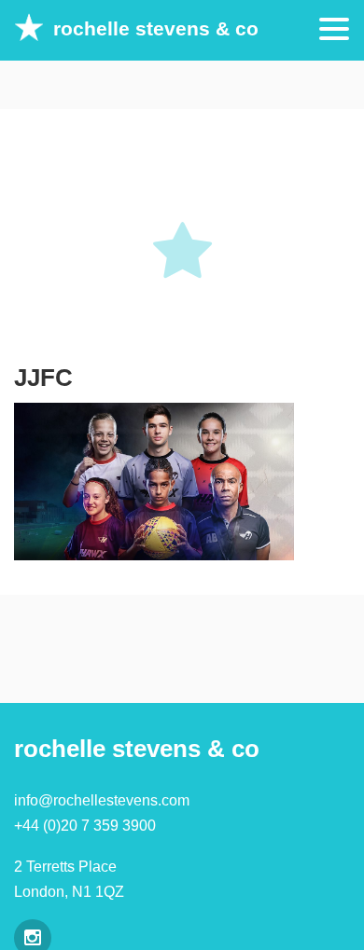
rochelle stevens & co (156, 28)
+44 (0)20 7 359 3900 (85, 825)
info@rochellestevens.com (101, 800)
